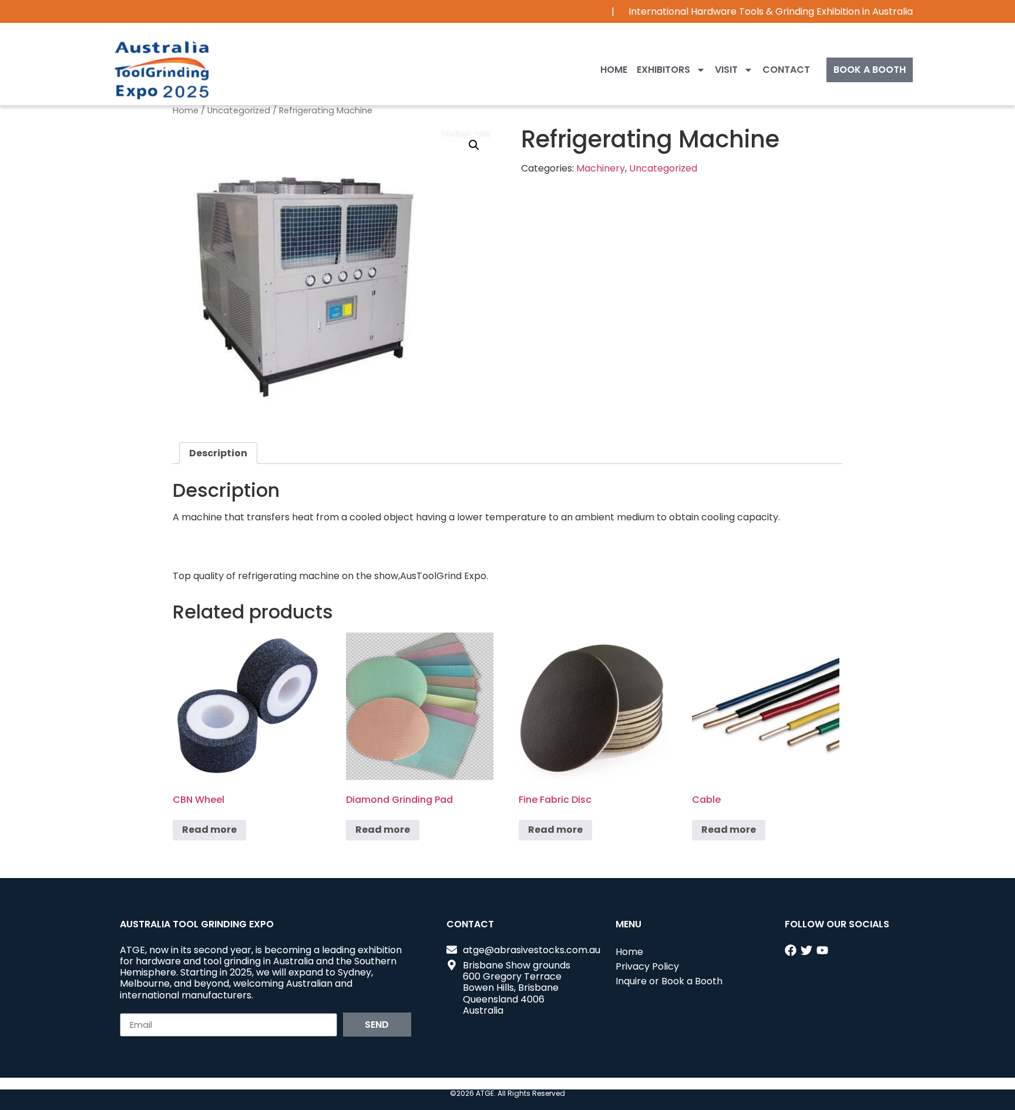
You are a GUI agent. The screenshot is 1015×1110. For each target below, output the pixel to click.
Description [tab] (218, 453)
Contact (786, 69)
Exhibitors (663, 69)
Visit (726, 69)
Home (613, 69)
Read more (209, 829)
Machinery (600, 168)
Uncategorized (238, 110)
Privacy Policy (647, 966)
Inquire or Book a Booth (669, 981)
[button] (474, 145)
